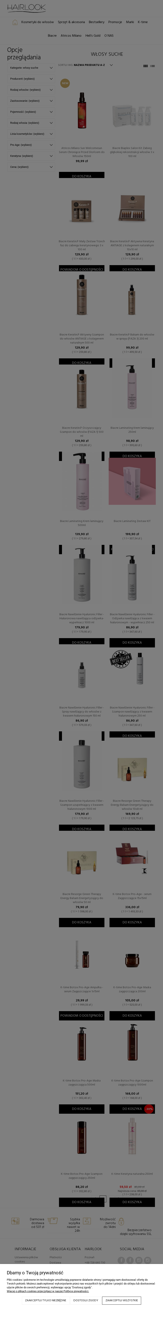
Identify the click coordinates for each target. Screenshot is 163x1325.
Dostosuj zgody (85, 1300)
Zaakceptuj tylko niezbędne (45, 1300)
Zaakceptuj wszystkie (121, 1300)
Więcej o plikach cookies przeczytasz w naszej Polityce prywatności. (48, 1291)
